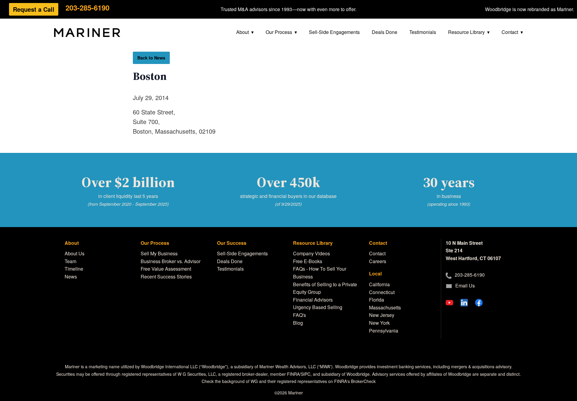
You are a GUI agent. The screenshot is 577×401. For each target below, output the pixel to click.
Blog (298, 322)
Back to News (151, 58)
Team (70, 261)
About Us (74, 253)
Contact (510, 32)
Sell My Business (159, 253)
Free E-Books (307, 261)
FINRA (293, 374)
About (242, 32)
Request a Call (33, 9)
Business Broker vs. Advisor (170, 261)
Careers (377, 261)
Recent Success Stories (166, 276)
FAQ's (299, 314)
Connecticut (382, 292)
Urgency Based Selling (317, 307)
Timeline (74, 268)
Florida (376, 299)
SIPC (305, 374)
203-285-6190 (87, 7)
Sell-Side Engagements (334, 32)
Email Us (465, 285)
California (379, 284)
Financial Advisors (313, 299)
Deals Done (384, 32)
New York (379, 322)
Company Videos (311, 253)
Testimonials (422, 32)
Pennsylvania (383, 330)
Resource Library (466, 32)
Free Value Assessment (166, 268)
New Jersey (381, 314)
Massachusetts (385, 307)
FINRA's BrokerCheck (355, 381)
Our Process (279, 32)
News (71, 276)
